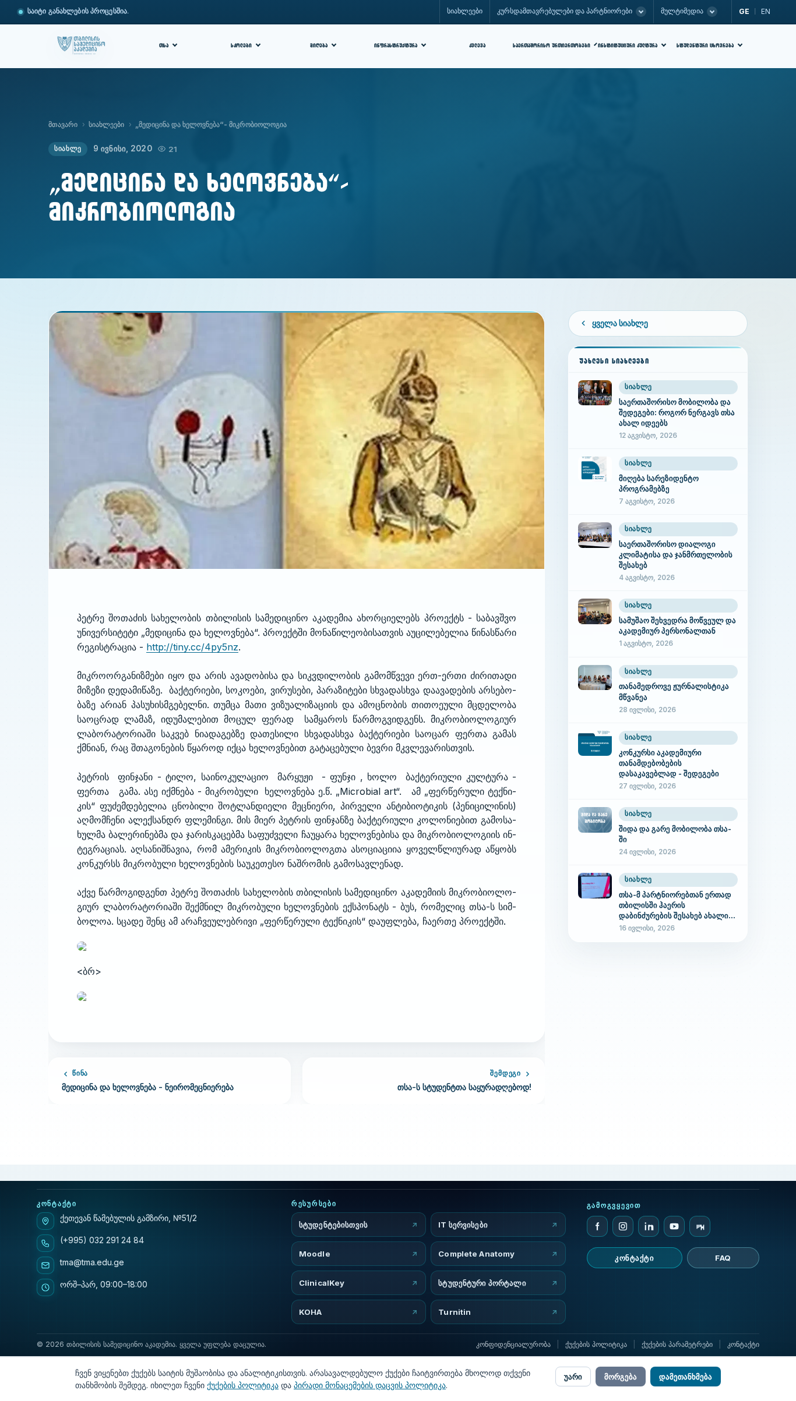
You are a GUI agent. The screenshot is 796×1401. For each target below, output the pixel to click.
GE (744, 11)
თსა (163, 45)
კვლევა (477, 45)
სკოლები (241, 45)
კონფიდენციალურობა (513, 1344)
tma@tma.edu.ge (92, 1262)
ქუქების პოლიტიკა (596, 1344)
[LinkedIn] (648, 1226)
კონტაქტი (634, 1257)
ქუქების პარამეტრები (677, 1344)
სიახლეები (464, 11)
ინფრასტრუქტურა (395, 45)
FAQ (723, 1257)
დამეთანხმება (685, 1376)
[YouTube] (674, 1226)
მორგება (620, 1376)
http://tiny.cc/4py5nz (192, 647)
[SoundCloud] (699, 1226)
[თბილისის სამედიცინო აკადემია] (84, 45)
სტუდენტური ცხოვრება (705, 45)
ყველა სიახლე (620, 323)
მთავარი (63, 124)
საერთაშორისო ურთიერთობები (553, 45)
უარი (573, 1376)
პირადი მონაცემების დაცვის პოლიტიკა (370, 1385)
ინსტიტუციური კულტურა (627, 45)
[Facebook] (597, 1226)
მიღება (318, 45)
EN (765, 11)
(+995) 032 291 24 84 (102, 1240)
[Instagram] (622, 1226)
